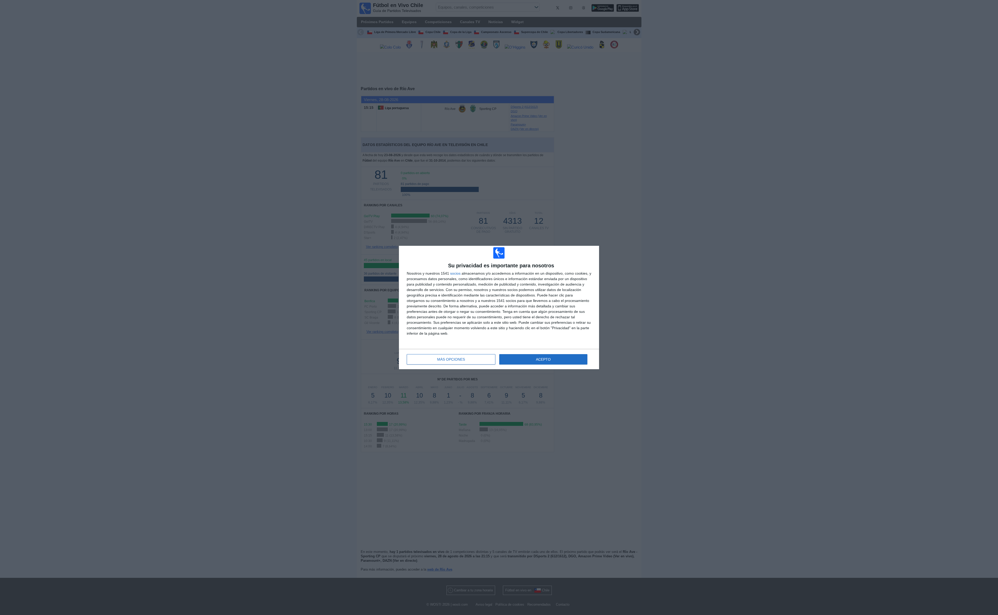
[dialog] (499, 307)
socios (455, 273)
